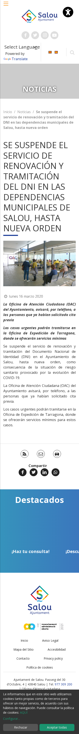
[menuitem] (50, 51)
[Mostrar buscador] (72, 52)
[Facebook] (23, 472)
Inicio (7, 111)
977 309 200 (63, 684)
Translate (20, 58)
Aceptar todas (57, 727)
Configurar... (11, 718)
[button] (6, 6)
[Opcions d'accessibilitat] (68, 12)
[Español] (56, 52)
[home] (39, 15)
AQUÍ (23, 712)
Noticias (24, 111)
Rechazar (20, 727)
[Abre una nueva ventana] (25, 35)
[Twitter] (34, 472)
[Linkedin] (44, 472)
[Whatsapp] (55, 472)
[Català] (50, 52)
